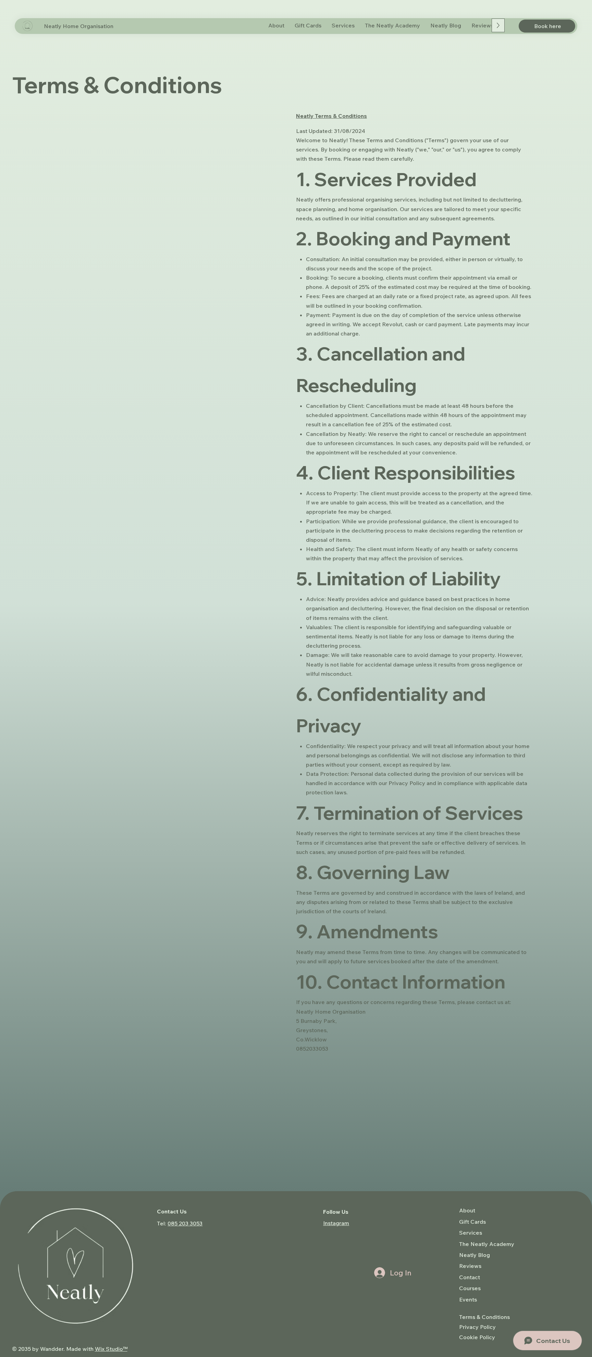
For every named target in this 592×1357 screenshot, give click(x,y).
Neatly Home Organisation (78, 26)
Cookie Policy (477, 1337)
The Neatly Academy (486, 1243)
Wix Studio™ (111, 1348)
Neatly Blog (474, 1254)
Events (468, 1299)
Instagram (336, 1223)
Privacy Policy (477, 1326)
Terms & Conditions (484, 1316)
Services (470, 1232)
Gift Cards (472, 1221)
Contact (469, 1277)
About (467, 1210)
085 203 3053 (185, 1223)
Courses (470, 1288)
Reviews (470, 1265)
